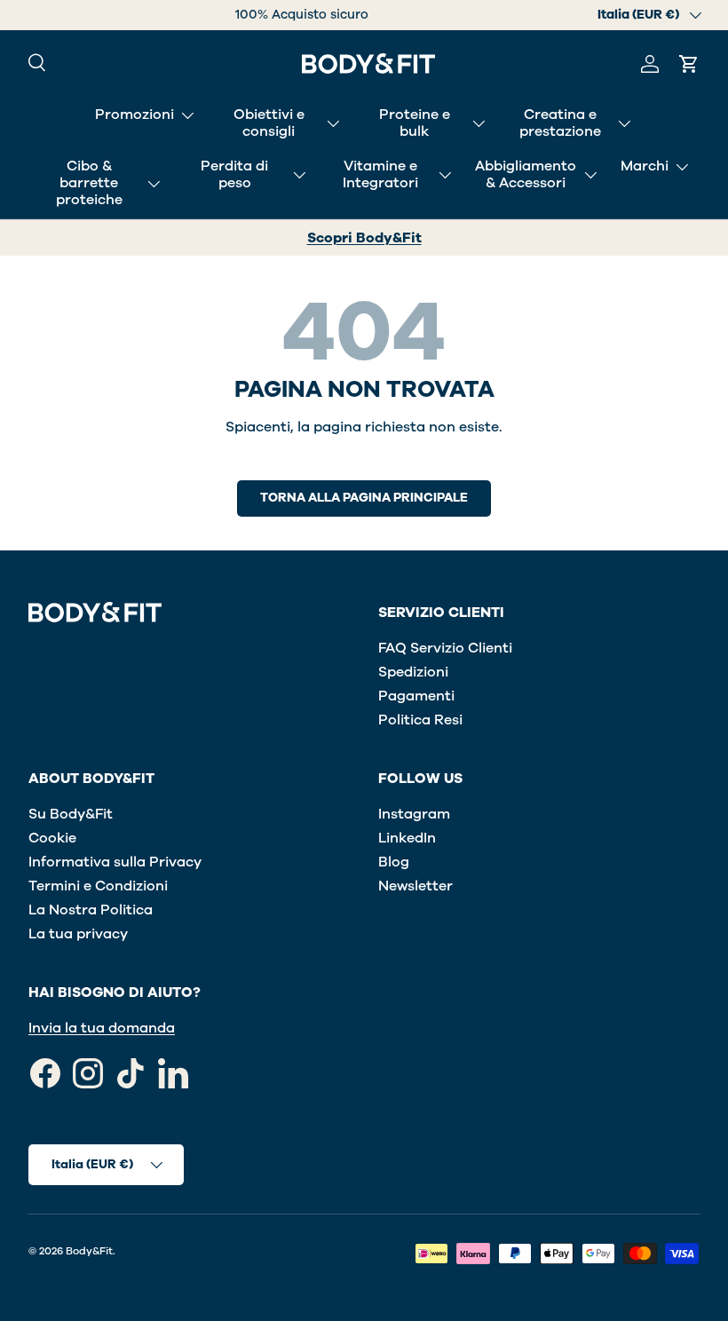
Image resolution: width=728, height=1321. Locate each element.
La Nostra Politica (90, 910)
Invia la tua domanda (101, 1028)
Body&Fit (89, 1251)
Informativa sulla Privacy (115, 862)
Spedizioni (413, 672)
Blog (393, 862)
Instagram (414, 814)
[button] (688, 63)
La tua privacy (78, 934)
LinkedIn (407, 838)
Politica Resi (420, 720)
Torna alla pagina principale (364, 497)
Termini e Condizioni (98, 886)
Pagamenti (416, 696)
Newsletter (415, 886)
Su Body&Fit (70, 814)
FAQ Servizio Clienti (445, 648)
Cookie (52, 838)
